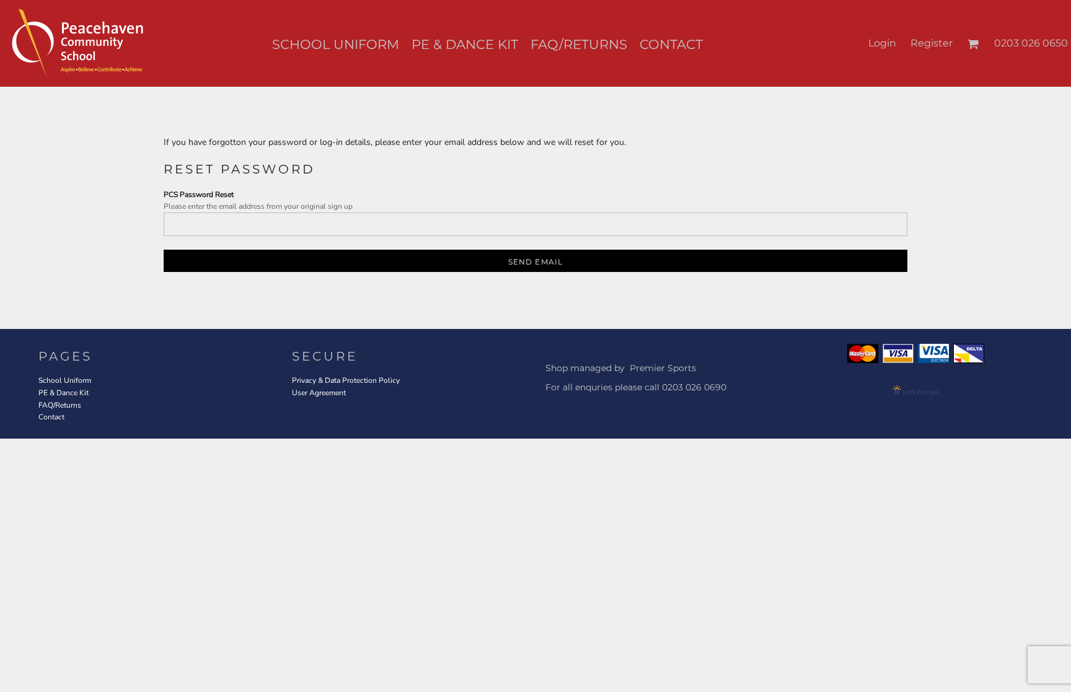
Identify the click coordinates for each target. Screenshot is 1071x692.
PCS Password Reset (199, 194)
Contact (51, 417)
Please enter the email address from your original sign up (258, 206)
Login (882, 43)
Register (931, 43)
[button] (973, 44)
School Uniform (64, 380)
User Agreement (319, 393)
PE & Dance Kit (63, 393)
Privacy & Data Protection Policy (346, 380)
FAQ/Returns (59, 405)
